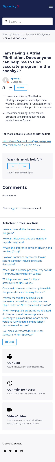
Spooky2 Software (15, 38)
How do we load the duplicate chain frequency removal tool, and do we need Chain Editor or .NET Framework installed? (26, 301)
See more (9, 342)
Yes (12, 166)
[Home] (10, 6)
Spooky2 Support (12, 34)
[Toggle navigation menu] (50, 6)
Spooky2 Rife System (38, 34)
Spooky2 (15, 78)
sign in (14, 208)
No (24, 166)
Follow (20, 87)
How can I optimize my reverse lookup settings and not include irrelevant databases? (24, 260)
